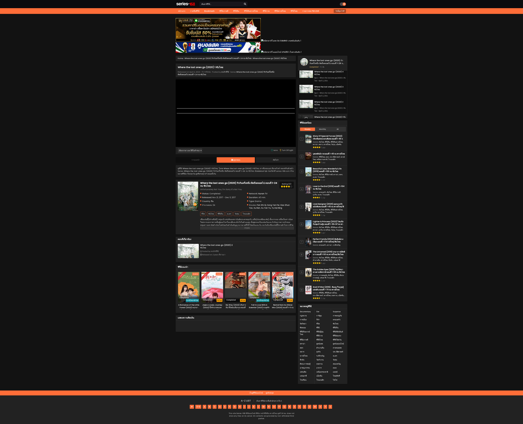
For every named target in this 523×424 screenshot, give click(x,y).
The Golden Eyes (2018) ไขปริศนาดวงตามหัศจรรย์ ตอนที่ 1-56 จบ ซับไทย (329, 270)
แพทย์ (335, 372)
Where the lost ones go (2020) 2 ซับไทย (216, 246)
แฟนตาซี (337, 260)
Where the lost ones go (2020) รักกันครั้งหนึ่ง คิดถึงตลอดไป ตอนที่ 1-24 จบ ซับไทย (327, 63)
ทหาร (321, 144)
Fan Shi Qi (261, 205)
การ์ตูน (319, 316)
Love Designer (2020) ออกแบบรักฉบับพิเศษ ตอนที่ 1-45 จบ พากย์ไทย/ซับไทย (329, 207)
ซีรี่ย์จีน (220, 214)
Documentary (305, 312)
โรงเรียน (303, 380)
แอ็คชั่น (338, 144)
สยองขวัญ (337, 364)
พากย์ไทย (327, 144)
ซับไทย (211, 214)
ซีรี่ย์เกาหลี (329, 174)
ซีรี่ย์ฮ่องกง (337, 336)
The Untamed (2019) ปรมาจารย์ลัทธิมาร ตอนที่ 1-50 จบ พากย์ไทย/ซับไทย (329, 253)
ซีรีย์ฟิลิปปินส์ (338, 332)
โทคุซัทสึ (336, 376)
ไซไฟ (335, 380)
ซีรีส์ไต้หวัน (337, 340)
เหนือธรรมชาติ (322, 159)
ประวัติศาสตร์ (335, 157)
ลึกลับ (331, 260)
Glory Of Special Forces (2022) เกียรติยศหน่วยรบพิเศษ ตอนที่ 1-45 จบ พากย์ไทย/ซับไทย (328, 139)
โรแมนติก (246, 214)
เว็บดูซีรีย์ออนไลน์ (256, 393)
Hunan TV (262, 193)
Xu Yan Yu (266, 208)
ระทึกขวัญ (336, 245)
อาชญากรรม (305, 368)
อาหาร (319, 368)
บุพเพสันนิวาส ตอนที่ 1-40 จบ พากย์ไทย (329, 153)
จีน (212, 201)
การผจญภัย (323, 275)
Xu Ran (257, 208)
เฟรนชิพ (303, 372)
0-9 (198, 406)
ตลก (327, 157)
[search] (245, 4)
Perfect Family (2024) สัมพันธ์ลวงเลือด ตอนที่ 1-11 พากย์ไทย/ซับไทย (328, 240)
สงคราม (334, 295)
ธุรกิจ (315, 195)
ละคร (229, 214)
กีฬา (318, 320)
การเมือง (303, 320)
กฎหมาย (303, 316)
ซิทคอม (303, 328)
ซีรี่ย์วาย (319, 336)
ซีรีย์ (318, 328)
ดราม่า (315, 144)
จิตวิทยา (303, 324)
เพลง (335, 368)
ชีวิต (203, 214)
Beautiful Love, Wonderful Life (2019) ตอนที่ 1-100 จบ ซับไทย (327, 170)
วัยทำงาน (320, 360)
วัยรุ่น (237, 214)
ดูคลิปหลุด (270, 393)
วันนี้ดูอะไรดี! (340, 11)
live (317, 312)
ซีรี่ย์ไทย (322, 157)
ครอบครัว (322, 192)
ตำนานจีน (316, 260)
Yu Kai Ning (277, 208)
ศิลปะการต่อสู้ (305, 364)
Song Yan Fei (273, 205)
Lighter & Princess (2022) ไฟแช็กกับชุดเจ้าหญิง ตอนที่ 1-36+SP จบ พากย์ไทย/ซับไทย (329, 224)
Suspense (337, 312)
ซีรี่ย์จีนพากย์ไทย (337, 142)
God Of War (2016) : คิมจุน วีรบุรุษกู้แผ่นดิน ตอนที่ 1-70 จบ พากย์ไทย (328, 288)
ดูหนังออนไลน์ (338, 344)
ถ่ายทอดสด (337, 348)
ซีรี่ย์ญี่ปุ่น (319, 332)
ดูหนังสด (319, 344)
